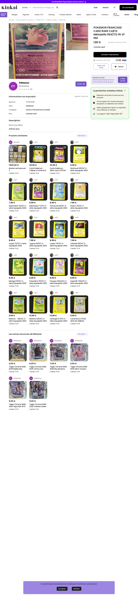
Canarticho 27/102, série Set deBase (78, 320)
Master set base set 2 (17, 169)
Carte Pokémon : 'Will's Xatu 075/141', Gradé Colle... (58, 169)
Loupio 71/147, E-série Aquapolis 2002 (17, 245)
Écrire (79, 84)
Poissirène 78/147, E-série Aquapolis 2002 (38, 282)
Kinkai (9, 7)
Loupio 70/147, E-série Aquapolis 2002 (58, 245)
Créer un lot (122, 79)
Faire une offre (101, 66)
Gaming (51, 15)
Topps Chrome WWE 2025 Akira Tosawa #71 (78, 368)
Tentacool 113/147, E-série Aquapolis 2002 (58, 207)
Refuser (77, 589)
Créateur (104, 15)
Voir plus (81, 135)
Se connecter (128, 7)
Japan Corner (91, 15)
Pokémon (62, 20)
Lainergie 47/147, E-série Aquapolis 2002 (58, 320)
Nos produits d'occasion (24, 20)
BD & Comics (116, 14)
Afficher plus (14, 129)
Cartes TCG (38, 15)
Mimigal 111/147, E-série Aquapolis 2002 (17, 282)
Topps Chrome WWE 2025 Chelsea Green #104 (37, 405)
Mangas (14, 15)
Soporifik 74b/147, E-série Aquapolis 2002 (79, 282)
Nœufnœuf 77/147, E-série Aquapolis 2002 (38, 207)
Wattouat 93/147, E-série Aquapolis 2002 (79, 169)
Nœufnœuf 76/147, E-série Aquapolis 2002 (18, 207)
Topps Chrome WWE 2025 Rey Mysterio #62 (58, 368)
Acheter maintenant (110, 54)
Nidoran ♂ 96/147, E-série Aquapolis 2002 (17, 320)
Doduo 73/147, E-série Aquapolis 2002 (79, 207)
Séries (126, 15)
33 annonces (24, 86)
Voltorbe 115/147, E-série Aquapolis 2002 (79, 245)
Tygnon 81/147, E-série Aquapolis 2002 (38, 245)
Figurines (26, 15)
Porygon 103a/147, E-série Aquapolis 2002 (58, 282)
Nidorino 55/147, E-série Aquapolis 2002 (38, 320)
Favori (120, 66)
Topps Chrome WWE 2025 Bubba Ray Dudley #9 (17, 368)
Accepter (62, 589)
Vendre (105, 7)
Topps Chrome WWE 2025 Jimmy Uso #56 (37, 368)
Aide (95, 7)
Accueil (11, 20)
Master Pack (3, 14)
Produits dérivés (65, 15)
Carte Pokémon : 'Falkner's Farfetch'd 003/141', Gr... (37, 169)
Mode (79, 15)
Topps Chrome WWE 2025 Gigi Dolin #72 (17, 405)
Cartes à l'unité (51, 20)
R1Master (24, 82)
